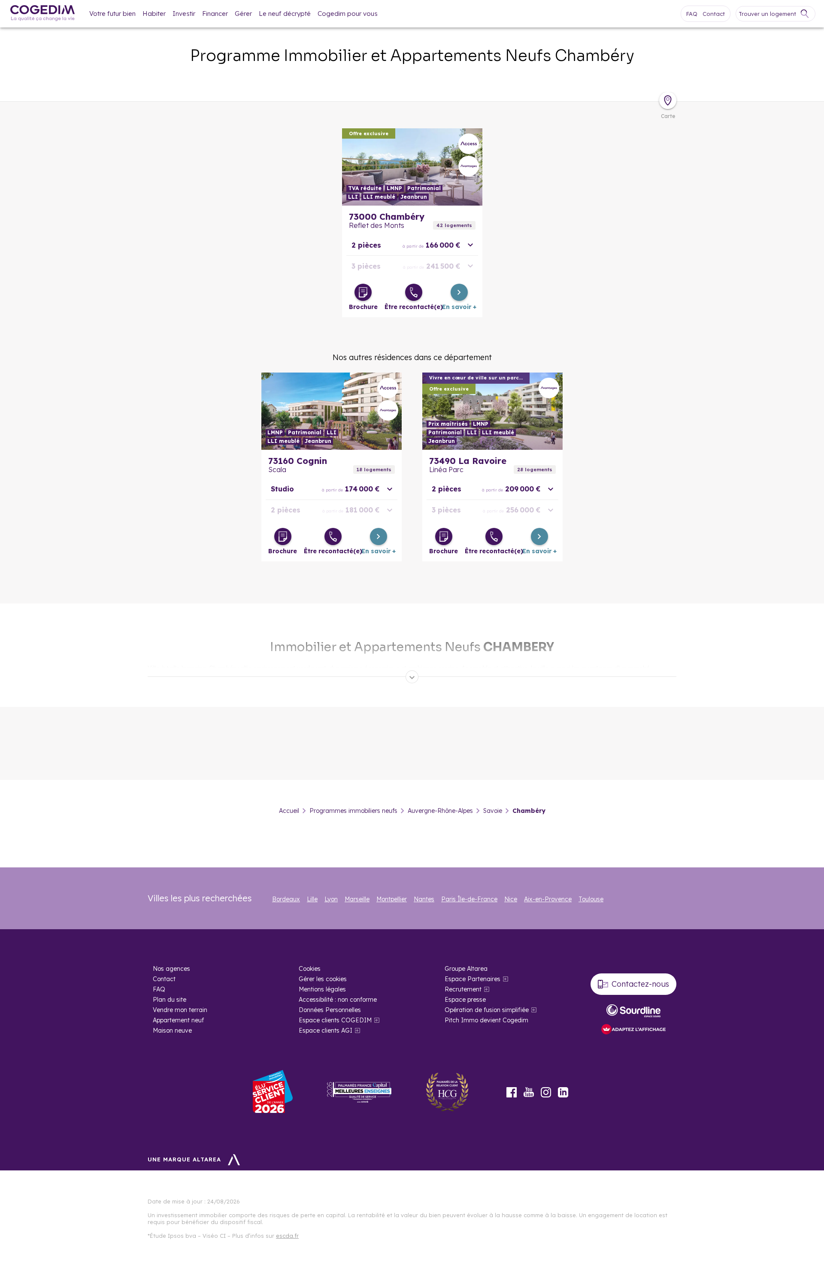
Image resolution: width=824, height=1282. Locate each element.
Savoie (492, 811)
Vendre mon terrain (180, 1010)
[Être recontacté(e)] (413, 292)
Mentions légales (322, 989)
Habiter (154, 13)
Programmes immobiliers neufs (353, 811)
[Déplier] (412, 676)
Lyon (331, 899)
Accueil (289, 811)
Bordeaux (286, 899)
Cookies (310, 969)
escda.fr (287, 1235)
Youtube (529, 1092)
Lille (312, 899)
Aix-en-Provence (548, 899)
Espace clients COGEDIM (335, 1020)
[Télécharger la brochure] (363, 292)
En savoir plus (412, 167)
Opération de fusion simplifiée (487, 1010)
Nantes (424, 899)
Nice (510, 899)
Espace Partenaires (472, 979)
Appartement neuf (178, 1020)
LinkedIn (563, 1092)
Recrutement (463, 989)
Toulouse (591, 899)
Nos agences (171, 969)
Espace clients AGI (325, 1030)
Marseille (357, 899)
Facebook (511, 1092)
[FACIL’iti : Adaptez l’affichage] (633, 1030)
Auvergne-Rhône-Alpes (440, 811)
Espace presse (465, 999)
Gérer (243, 13)
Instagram (546, 1092)
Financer (215, 13)
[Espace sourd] (633, 1010)
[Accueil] (42, 14)
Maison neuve (172, 1030)
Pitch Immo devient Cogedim (486, 1020)
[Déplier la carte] (667, 100)
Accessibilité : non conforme (338, 999)
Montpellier (391, 899)
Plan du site (169, 999)
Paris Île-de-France (469, 899)
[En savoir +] (459, 292)
